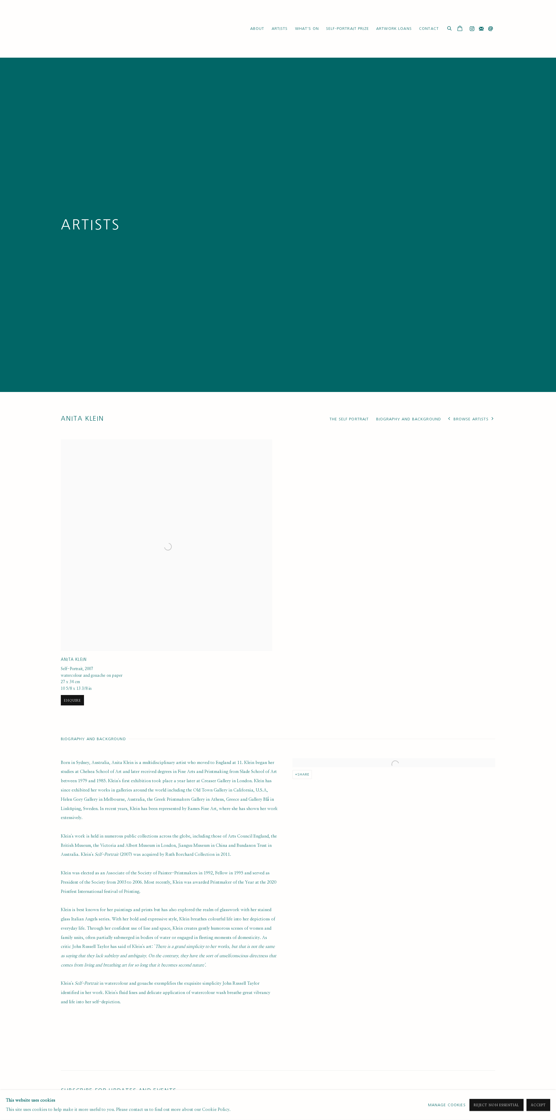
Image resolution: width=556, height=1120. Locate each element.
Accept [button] (538, 1105)
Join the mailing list (481, 29)
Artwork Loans (394, 28)
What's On (307, 28)
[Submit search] (449, 28)
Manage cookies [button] (447, 1105)
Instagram (472, 29)
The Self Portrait (349, 419)
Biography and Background (408, 419)
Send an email (490, 29)
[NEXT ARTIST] (492, 419)
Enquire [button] (72, 700)
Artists (280, 28)
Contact (429, 28)
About (257, 28)
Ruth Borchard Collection (95, 29)
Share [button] (303, 774)
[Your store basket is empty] (459, 29)
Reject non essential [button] (496, 1105)
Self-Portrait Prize (347, 28)
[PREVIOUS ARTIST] (449, 419)
